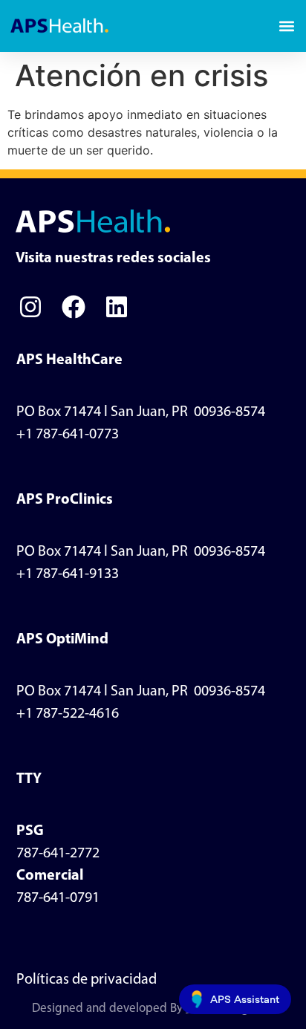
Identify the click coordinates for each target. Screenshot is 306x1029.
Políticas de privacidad (86, 980)
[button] (286, 26)
